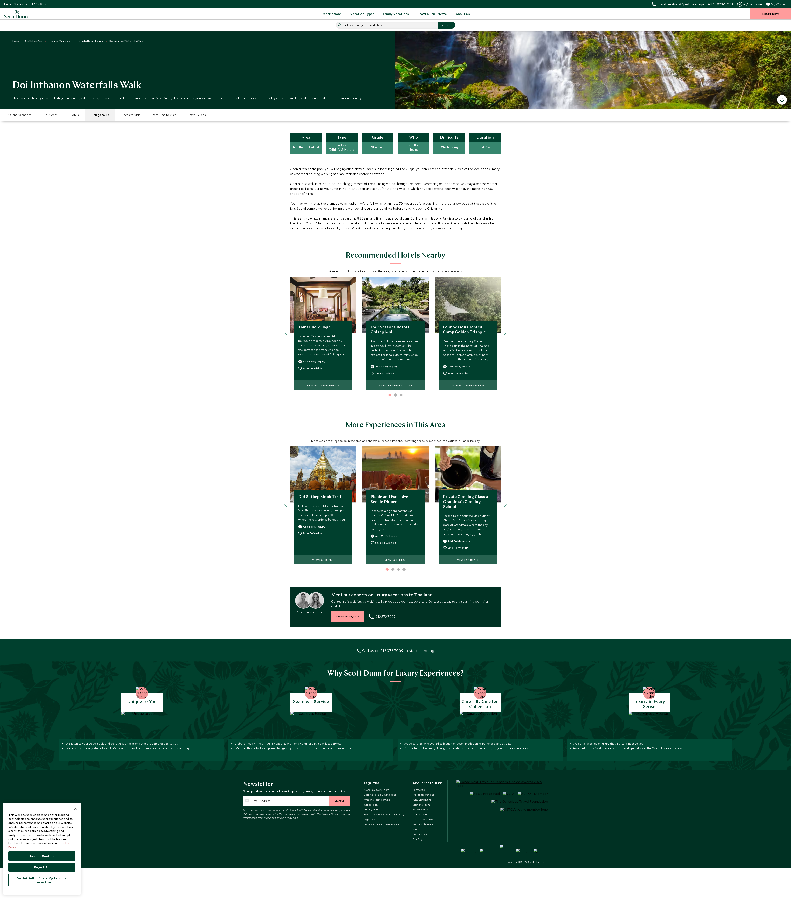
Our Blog (417, 839)
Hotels (74, 115)
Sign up (339, 800)
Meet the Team (421, 804)
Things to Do (100, 115)
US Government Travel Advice (381, 824)
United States (13, 4)
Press (415, 829)
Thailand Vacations (19, 115)
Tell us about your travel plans (363, 25)
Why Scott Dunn (422, 799)
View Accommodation (323, 385)
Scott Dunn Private (432, 14)
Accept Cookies (41, 856)
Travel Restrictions (423, 794)
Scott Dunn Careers (423, 819)
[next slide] (503, 332)
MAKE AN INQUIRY (347, 616)
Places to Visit (131, 115)
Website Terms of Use (377, 799)
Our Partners (420, 814)
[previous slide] (287, 332)
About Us (462, 14)
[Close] (75, 808)
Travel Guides (197, 115)
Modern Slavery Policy (376, 789)
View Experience (323, 559)
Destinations (331, 14)
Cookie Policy (371, 804)
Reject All (42, 867)
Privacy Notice (330, 813)
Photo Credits (420, 809)
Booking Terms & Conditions (380, 794)
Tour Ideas (51, 115)
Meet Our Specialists (310, 612)
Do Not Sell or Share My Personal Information (41, 880)
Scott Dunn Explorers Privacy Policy (384, 814)
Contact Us (419, 789)
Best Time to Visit (164, 115)
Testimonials (419, 834)
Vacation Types (362, 14)
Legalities (369, 819)
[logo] (20, 13)
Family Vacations (396, 14)
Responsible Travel (423, 824)
